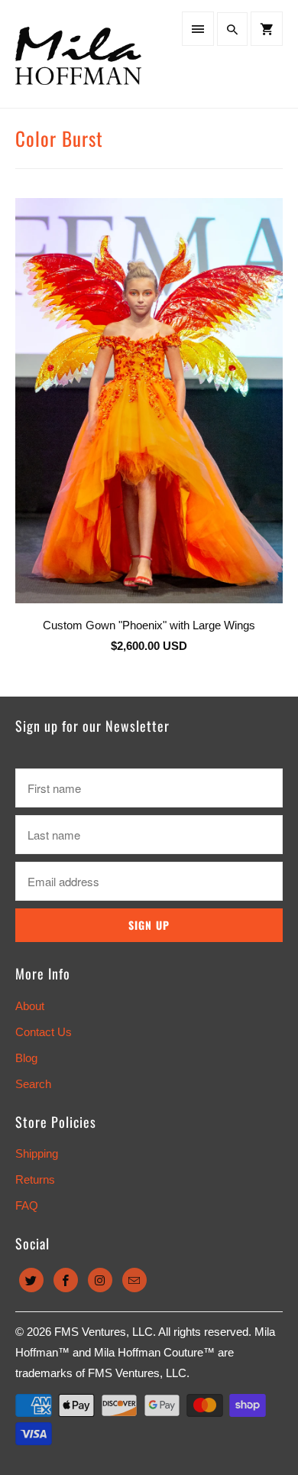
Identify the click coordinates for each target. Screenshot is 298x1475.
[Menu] (198, 28)
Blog (26, 1057)
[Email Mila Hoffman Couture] (134, 1280)
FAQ (26, 1205)
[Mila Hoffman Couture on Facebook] (65, 1280)
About (29, 1005)
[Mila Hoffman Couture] (78, 53)
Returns (35, 1179)
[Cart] (267, 28)
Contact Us (43, 1031)
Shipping (36, 1153)
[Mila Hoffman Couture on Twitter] (31, 1280)
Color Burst (59, 138)
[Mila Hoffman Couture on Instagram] (100, 1280)
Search (33, 1083)
